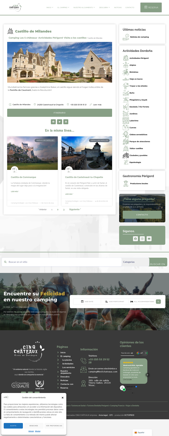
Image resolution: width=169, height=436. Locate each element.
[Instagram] (142, 238)
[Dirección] (83, 383)
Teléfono (92, 356)
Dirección (92, 377)
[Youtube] (149, 238)
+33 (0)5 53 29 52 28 (98, 361)
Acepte (13, 425)
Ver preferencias (54, 425)
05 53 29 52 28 (21, 311)
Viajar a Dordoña (132, 406)
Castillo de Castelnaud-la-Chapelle (84, 177)
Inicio (49, 7)
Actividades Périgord (50, 37)
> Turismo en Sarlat (77, 406)
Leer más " (15, 191)
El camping (62, 7)
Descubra (103, 7)
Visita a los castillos (75, 37)
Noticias (118, 7)
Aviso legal (103, 415)
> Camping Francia (116, 406)
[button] (62, 397)
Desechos (34, 425)
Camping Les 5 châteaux (23, 37)
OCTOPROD (129, 415)
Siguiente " (75, 209)
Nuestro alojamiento (83, 7)
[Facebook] (135, 238)
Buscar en (157, 264)
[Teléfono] (83, 361)
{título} (31, 431)
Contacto (129, 7)
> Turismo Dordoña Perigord (97, 406)
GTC (111, 415)
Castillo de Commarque (23, 177)
